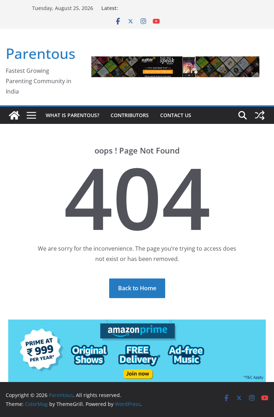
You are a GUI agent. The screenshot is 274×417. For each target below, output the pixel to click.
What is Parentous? (72, 115)
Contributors (130, 115)
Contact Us (175, 115)
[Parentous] (14, 115)
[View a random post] (259, 115)
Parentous (40, 53)
